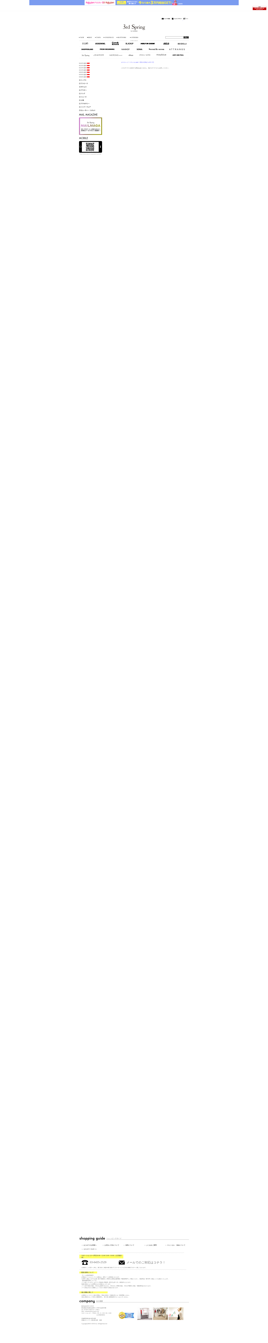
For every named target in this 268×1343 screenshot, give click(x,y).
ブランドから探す (134, 62)
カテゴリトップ (124, 62)
